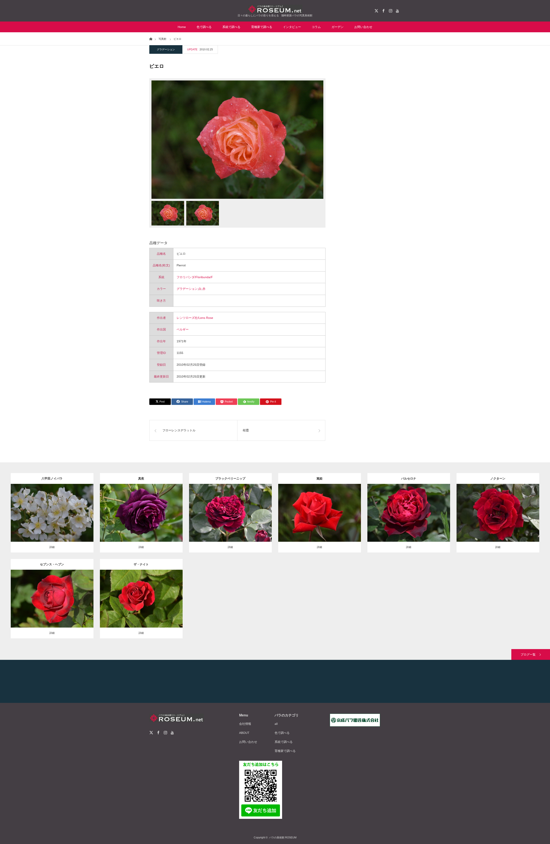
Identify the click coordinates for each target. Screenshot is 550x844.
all (276, 723)
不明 (81, 509)
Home (182, 27)
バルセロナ (408, 478)
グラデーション (166, 49)
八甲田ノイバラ (52, 478)
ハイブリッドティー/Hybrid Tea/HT (239, 507)
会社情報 (245, 723)
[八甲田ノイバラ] (52, 519)
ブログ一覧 (528, 654)
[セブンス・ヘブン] (52, 607)
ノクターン (497, 478)
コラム (316, 27)
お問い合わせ (363, 27)
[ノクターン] (498, 521)
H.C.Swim (497, 512)
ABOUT (244, 732)
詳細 (52, 547)
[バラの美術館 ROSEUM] (275, 9)
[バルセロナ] (409, 521)
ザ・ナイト (141, 564)
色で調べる (204, 27)
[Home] (150, 38)
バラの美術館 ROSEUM (282, 837)
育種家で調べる (261, 27)
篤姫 (319, 478)
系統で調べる (231, 27)
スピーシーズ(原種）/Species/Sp (55, 509)
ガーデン (338, 27)
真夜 (141, 478)
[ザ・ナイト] (141, 607)
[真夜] (141, 519)
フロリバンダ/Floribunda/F (195, 277)
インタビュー (292, 27)
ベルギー (183, 329)
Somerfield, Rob (230, 512)
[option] (237, 139)
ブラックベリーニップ (230, 478)
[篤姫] (319, 519)
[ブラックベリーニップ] (230, 521)
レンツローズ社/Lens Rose (195, 317)
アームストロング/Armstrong (59, 597)
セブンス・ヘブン (52, 564)
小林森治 (350, 509)
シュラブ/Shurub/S (135, 593)
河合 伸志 (166, 509)
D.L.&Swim (32, 597)
